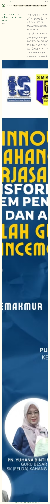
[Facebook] (43, 1)
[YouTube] (47, 1)
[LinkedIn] (45, 1)
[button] (21, 5)
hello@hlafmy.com (11, 1)
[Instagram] (41, 1)
